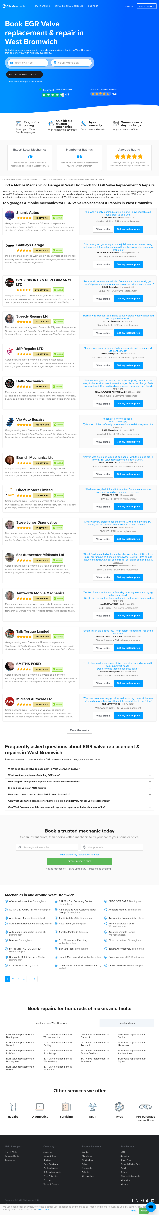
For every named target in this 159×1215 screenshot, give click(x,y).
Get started (146, 6)
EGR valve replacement (127, 221)
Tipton (35, 965)
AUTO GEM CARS (118, 901)
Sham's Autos (27, 212)
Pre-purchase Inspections (145, 1118)
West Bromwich (30, 223)
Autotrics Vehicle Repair (122, 931)
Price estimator (50, 1176)
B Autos (13, 940)
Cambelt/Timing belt (130, 1164)
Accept (144, 1211)
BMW (102, 498)
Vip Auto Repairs (30, 419)
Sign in (129, 6)
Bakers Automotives (119, 948)
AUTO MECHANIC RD (21, 909)
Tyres (119, 1116)
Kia (100, 256)
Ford (100, 607)
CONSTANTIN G (117, 965)
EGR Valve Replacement (27, 179)
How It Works (41, 6)
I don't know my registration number (79, 854)
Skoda (100, 325)
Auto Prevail (65, 923)
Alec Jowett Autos (19, 918)
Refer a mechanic (52, 1172)
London (85, 1152)
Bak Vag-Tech (66, 948)
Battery (123, 1172)
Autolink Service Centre (121, 923)
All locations (88, 1176)
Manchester (87, 1156)
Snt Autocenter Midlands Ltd (40, 555)
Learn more (44, 1209)
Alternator (125, 1180)
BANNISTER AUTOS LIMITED (25, 948)
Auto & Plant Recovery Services (26, 923)
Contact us (10, 1160)
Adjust (133, 1210)
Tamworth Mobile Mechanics (40, 593)
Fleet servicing (50, 1164)
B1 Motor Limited (118, 940)
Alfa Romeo (99, 466)
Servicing (66, 1116)
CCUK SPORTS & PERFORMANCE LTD (79, 965)
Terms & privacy (51, 1184)
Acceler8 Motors (117, 909)
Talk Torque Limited (32, 631)
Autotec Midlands (68, 931)
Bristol (85, 1164)
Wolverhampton (42, 909)
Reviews (63, 89)
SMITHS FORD (28, 664)
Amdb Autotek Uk (68, 918)
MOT (92, 1116)
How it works (11, 1152)
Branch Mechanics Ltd (35, 457)
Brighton (86, 1172)
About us (47, 1152)
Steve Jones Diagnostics (36, 522)
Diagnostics (40, 1116)
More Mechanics (79, 730)
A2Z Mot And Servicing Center (75, 901)
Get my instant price (128, 229)
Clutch (123, 1168)
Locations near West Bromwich (51, 1022)
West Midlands (114, 217)
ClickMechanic (8, 179)
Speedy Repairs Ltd (32, 316)
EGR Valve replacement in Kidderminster (132, 1052)
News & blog (49, 1156)
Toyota (99, 640)
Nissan (101, 395)
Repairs (13, 1116)
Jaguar (102, 290)
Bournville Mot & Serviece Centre (27, 957)
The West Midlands (57, 179)
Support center (12, 1156)
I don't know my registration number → (26, 81)
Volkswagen (101, 707)
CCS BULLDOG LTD (19, 965)
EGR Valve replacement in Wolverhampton (57, 1036)
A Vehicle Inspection (20, 901)
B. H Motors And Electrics (72, 940)
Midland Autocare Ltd (34, 699)
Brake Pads (125, 1160)
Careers (47, 1180)
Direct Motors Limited (34, 490)
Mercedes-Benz (100, 357)
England (43, 179)
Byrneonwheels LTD (119, 957)
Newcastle (87, 1168)
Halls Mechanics (30, 381)
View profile (103, 229)
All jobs (124, 1184)
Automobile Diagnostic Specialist (27, 931)
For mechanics (50, 1168)
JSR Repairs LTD (29, 349)
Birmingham (114, 287)
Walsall (48, 923)
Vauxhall (100, 221)
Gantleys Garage (30, 245)
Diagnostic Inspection (130, 1176)
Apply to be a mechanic (69, 6)
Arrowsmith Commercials (122, 918)
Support (93, 6)
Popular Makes (127, 1022)
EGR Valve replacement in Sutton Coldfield (95, 1052)
